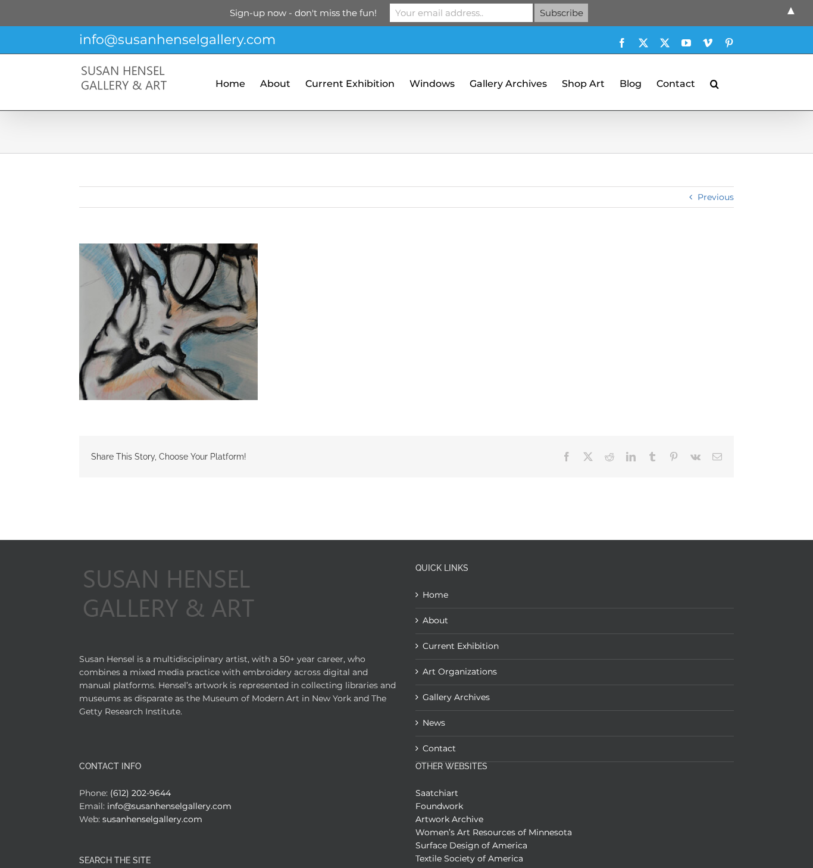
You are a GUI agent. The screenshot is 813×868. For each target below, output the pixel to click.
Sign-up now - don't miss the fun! (303, 12)
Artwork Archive (449, 819)
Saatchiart (436, 793)
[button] (714, 82)
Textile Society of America (469, 858)
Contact (439, 748)
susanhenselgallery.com (152, 819)
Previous (716, 197)
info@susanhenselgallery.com (177, 40)
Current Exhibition (461, 646)
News (434, 722)
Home (435, 594)
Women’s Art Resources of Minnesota (493, 832)
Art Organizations (460, 671)
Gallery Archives (456, 697)
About (435, 620)
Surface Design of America (471, 845)
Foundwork (439, 806)
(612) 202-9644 (140, 793)
